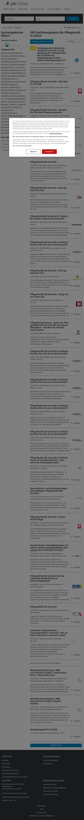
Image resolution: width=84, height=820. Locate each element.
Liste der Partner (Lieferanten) (22, 146)
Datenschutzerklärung (56, 133)
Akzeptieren (49, 151)
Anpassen (33, 151)
